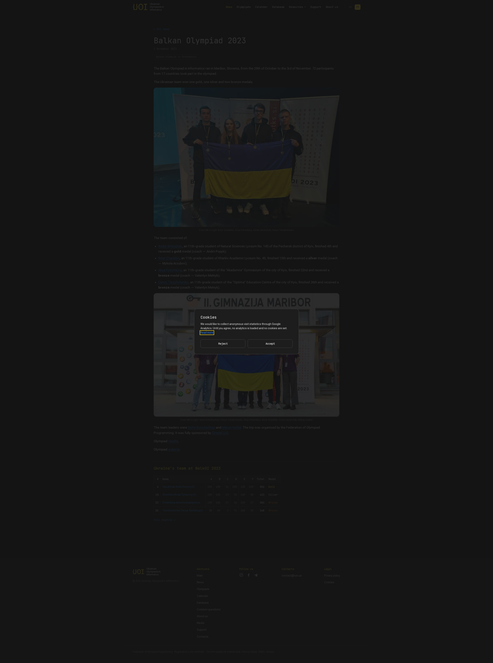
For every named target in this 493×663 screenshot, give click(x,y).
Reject (223, 343)
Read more (206, 332)
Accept (270, 343)
